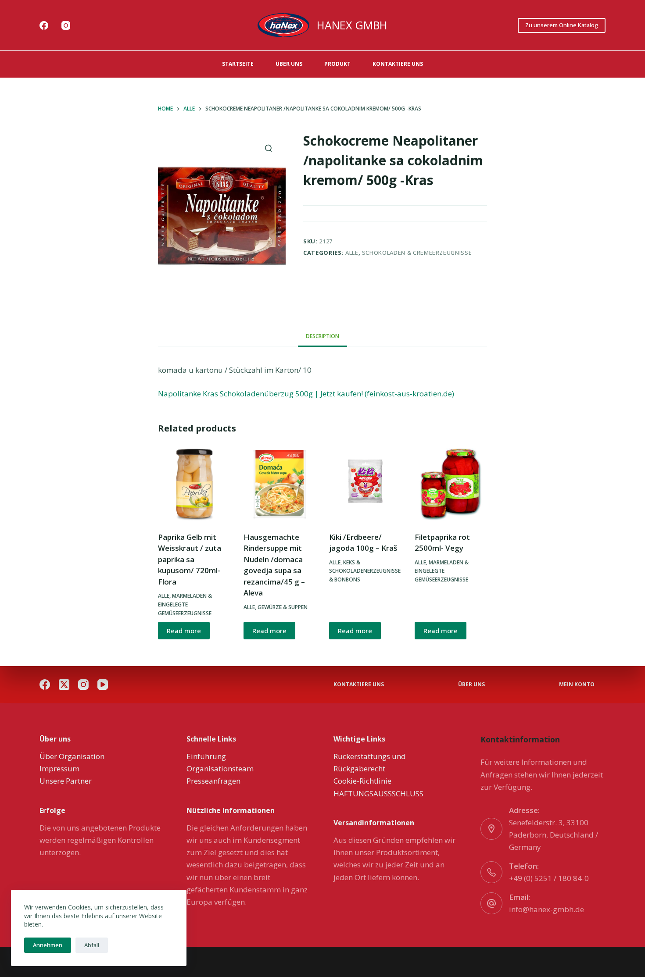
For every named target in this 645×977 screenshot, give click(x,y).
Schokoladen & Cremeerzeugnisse (417, 253)
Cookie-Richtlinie (362, 781)
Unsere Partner (65, 781)
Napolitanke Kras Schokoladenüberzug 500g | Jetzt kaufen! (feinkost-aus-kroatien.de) (306, 394)
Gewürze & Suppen (283, 607)
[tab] (322, 336)
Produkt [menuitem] (337, 64)
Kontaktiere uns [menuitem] (398, 64)
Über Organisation (71, 756)
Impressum (59, 768)
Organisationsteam (220, 768)
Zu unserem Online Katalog (561, 25)
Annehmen (47, 945)
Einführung (206, 756)
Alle (351, 253)
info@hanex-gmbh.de (546, 909)
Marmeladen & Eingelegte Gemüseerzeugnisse (185, 604)
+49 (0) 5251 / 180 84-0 (549, 878)
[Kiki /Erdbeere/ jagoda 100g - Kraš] (365, 484)
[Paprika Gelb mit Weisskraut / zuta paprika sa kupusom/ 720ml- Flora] (194, 484)
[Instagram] (65, 25)
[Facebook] (43, 25)
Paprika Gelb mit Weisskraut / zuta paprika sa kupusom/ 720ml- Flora (189, 559)
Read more (184, 630)
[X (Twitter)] (64, 684)
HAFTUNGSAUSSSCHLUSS (378, 793)
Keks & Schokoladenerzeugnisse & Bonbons (365, 571)
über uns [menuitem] (289, 64)
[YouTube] (102, 684)
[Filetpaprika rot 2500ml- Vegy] (451, 484)
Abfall (91, 945)
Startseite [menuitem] (238, 64)
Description (322, 336)
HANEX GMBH (352, 25)
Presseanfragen (213, 781)
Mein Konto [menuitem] (577, 684)
